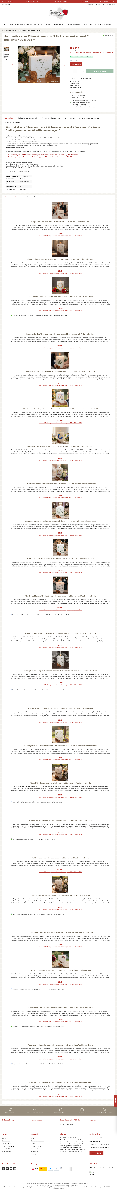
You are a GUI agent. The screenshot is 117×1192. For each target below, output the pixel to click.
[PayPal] (50, 1169)
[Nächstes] (65, 65)
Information (35, 1134)
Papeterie (93, 1120)
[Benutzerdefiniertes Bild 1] (34, 1169)
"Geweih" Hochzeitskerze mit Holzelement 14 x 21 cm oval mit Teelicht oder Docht (60, 783)
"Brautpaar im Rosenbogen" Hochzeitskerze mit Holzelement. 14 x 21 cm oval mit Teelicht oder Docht (60, 409)
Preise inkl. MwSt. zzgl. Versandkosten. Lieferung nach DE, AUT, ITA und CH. (91, 52)
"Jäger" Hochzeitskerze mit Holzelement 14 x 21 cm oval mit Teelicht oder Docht (60, 895)
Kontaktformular (104, 1147)
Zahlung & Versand (36, 1146)
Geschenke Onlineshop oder (84, 1187)
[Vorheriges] (13, 65)
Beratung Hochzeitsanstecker (68, 1124)
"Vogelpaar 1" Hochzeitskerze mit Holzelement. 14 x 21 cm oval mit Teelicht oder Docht (60, 1045)
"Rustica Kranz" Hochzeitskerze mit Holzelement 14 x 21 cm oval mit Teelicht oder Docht (60, 1007)
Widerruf (33, 1154)
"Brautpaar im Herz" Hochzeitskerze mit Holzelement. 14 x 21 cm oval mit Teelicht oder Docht (60, 334)
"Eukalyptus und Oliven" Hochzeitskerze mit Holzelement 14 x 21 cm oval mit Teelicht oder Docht (60, 633)
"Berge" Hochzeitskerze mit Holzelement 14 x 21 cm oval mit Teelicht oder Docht (60, 222)
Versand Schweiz (36, 1149)
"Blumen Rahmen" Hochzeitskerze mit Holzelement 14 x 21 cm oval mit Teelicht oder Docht (60, 259)
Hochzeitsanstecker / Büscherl (70, 1120)
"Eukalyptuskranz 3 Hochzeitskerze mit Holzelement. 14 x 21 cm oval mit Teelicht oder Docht (60, 708)
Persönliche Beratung (8, 1146)
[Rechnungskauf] (56, 1169)
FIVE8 (107, 1187)
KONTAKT (115, 1100)
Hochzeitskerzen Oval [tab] (11, 197)
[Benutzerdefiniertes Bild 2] (43, 1169)
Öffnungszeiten (6, 1151)
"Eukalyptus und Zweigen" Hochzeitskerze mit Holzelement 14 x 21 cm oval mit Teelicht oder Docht (60, 671)
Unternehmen (6, 1141)
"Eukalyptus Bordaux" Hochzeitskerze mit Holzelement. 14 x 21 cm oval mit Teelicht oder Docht (60, 484)
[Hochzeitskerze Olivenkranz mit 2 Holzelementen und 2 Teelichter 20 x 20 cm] (39, 64)
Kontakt (33, 1143)
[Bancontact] (71, 1169)
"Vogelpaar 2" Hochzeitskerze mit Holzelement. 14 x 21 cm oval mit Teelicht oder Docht (60, 1082)
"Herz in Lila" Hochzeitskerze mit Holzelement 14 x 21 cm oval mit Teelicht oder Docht (60, 820)
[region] (35, 64)
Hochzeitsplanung (8, 1120)
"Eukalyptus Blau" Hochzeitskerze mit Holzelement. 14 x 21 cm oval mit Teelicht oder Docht (60, 446)
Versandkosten (54, 1183)
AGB (32, 1138)
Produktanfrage (6, 1143)
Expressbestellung (7, 1149)
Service (4, 1134)
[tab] (9, 118)
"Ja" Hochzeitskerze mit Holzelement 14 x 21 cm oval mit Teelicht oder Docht (60, 858)
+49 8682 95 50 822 (96, 1141)
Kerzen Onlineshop (96, 1187)
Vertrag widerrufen (96, 1153)
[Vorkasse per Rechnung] (63, 1169)
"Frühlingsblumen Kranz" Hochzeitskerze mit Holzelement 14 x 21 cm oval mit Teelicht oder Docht (60, 746)
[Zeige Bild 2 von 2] (40, 81)
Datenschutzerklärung (37, 1141)
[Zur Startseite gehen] (58, 13)
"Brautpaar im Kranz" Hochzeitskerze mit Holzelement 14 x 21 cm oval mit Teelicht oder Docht (60, 371)
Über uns (4, 1138)
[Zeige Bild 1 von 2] (37, 81)
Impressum (34, 1151)
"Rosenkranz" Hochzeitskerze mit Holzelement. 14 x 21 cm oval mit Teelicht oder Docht (60, 970)
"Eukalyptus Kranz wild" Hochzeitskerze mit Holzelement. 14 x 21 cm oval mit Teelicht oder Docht (60, 521)
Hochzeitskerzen (36, 1120)
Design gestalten (76, 64)
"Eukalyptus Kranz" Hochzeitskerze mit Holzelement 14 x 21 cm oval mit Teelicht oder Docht (60, 558)
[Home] (2, 30)
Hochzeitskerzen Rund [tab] (28, 197)
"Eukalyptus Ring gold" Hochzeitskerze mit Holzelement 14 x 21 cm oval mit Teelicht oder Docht (60, 596)
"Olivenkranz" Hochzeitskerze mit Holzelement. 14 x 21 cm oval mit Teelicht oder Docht (60, 933)
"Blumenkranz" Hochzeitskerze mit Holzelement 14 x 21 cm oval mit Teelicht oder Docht (60, 296)
